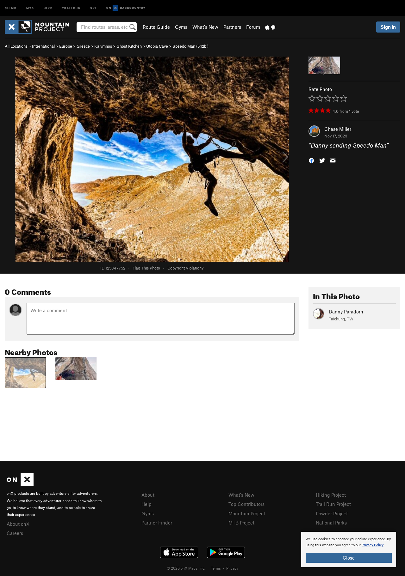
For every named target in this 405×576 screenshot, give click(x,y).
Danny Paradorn (346, 311)
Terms (216, 568)
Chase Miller (337, 129)
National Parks (331, 522)
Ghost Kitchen (129, 46)
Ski (93, 8)
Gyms (181, 27)
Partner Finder (156, 522)
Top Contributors (246, 504)
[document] (349, 549)
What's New (205, 27)
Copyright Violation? (185, 267)
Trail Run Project (333, 504)
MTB (30, 8)
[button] (311, 160)
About (147, 495)
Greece (83, 46)
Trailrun (71, 8)
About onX (18, 524)
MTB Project (241, 522)
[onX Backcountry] (126, 8)
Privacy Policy (372, 545)
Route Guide (156, 27)
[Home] (40, 27)
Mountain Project (246, 513)
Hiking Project (331, 495)
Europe (65, 46)
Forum (253, 27)
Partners (232, 27)
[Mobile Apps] (270, 27)
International (43, 46)
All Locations (16, 46)
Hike (48, 8)
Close (349, 558)
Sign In (388, 27)
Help (146, 504)
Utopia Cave (157, 46)
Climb (11, 8)
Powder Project (332, 513)
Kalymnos (103, 46)
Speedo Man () (190, 46)
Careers (15, 533)
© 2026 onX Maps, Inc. (186, 568)
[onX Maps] (20, 484)
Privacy (232, 568)
